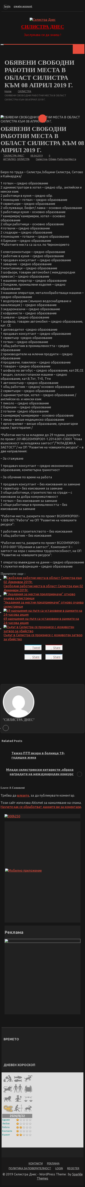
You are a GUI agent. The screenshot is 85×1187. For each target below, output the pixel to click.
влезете (23, 795)
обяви (52, 159)
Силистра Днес (42, 26)
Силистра (41, 159)
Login (59, 1168)
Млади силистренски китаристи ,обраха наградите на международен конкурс (40, 772)
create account (23, 6)
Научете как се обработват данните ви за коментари (41, 807)
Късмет (6, 1135)
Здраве (6, 1120)
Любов (5, 1123)
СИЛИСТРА (23, 159)
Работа (5, 1127)
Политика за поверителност (30, 1168)
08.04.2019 (36, 155)
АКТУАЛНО (9, 159)
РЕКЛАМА (53, 1163)
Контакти (7, 1131)
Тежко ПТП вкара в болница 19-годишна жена (38, 755)
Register (73, 1168)
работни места (66, 159)
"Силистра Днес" (13, 155)
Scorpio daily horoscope (21, 1144)
